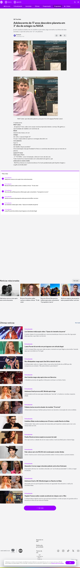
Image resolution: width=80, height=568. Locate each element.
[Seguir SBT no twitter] (73, 551)
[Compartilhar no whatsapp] (56, 35)
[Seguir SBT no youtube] (78, 551)
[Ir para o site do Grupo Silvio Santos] (9, 551)
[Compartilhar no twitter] (65, 35)
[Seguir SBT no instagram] (63, 551)
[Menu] (78, 2)
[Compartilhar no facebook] (60, 35)
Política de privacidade (39, 546)
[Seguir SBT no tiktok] (68, 551)
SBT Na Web (17, 19)
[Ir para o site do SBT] (20, 551)
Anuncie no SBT (39, 540)
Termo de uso (39, 551)
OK (70, 562)
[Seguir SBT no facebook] (58, 551)
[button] (9, 295)
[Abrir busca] (74, 2)
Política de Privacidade (57, 563)
